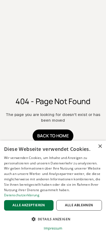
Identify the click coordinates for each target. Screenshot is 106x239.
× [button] (100, 146)
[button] (53, 219)
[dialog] (53, 190)
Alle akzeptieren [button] (29, 205)
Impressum (53, 228)
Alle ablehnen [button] (79, 205)
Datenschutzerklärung (21, 195)
